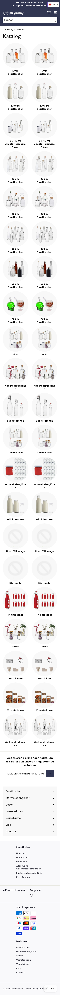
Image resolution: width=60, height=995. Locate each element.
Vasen (19, 955)
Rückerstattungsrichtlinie (29, 873)
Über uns (21, 853)
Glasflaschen (23, 947)
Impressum (22, 861)
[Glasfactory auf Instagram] (31, 895)
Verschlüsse (22, 964)
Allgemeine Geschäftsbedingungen (28, 867)
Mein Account (23, 877)
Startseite (7, 29)
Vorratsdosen (23, 959)
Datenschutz (22, 857)
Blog (18, 968)
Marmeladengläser (26, 951)
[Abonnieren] (50, 773)
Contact (20, 972)
